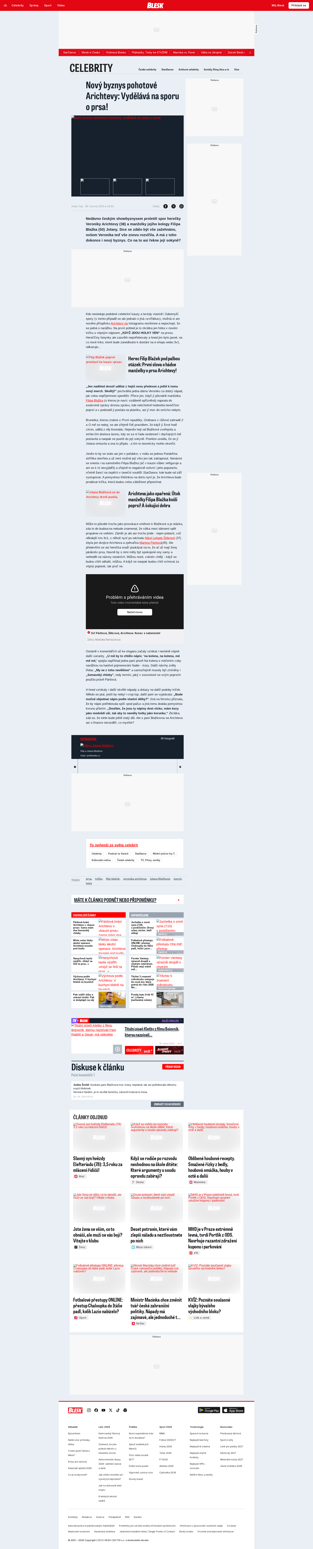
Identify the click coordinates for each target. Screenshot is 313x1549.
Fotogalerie (88, 739)
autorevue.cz (165, 970)
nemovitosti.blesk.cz (169, 1006)
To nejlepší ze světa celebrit (114, 845)
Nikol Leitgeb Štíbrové (160, 538)
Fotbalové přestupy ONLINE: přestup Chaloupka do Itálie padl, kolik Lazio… (142, 944)
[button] (209, 1410)
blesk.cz (162, 934)
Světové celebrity (189, 69)
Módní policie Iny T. (164, 853)
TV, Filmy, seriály (150, 860)
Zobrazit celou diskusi (167, 1104)
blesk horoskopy (167, 988)
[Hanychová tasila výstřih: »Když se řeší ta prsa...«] (112, 964)
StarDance (167, 69)
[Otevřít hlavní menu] (5, 5)
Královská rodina (101, 860)
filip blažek (113, 878)
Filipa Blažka (94, 400)
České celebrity (147, 69)
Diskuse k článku (97, 1067)
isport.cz (162, 952)
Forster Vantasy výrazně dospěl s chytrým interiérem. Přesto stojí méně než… (142, 964)
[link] (89, 1410)
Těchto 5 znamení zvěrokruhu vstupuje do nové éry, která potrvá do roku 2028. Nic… (142, 982)
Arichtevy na (119, 323)
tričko (98, 878)
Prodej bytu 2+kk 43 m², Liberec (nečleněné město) (142, 997)
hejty (89, 883)
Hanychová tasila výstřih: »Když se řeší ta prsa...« (82, 961)
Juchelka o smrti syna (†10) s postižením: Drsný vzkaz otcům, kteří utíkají (142, 927)
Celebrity (97, 853)
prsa (88, 878)
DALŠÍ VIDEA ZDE (170, 1020)
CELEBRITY (91, 68)
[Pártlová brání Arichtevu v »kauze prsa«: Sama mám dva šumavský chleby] (112, 927)
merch (177, 878)
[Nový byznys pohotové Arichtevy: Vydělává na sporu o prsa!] (116, 117)
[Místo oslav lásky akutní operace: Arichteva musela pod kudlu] (112, 946)
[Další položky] (250, 52)
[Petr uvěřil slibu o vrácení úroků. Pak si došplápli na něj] (112, 1000)
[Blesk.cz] (155, 5)
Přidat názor (173, 1067)
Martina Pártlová (150, 543)
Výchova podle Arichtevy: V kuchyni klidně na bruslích (84, 979)
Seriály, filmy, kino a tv (216, 69)
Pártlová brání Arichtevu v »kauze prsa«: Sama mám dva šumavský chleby (83, 927)
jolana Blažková (160, 878)
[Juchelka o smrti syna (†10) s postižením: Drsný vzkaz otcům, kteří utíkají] (170, 927)
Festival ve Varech (118, 853)
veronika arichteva (134, 878)
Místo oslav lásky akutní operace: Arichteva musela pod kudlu (83, 944)
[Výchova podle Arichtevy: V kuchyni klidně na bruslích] (112, 982)
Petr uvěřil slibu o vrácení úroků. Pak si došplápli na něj (83, 997)
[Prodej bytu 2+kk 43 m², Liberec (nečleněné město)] (170, 1000)
